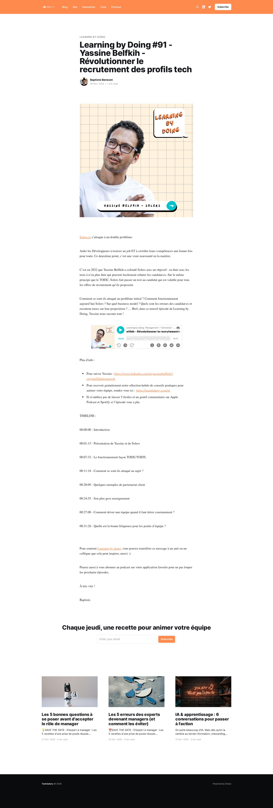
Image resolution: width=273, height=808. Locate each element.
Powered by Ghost (222, 783)
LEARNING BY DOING (92, 36)
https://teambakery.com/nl (153, 390)
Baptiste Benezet (101, 79)
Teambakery (47, 783)
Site (75, 7)
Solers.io (85, 237)
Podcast (116, 7)
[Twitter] (209, 7)
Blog (65, 7)
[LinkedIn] (203, 7)
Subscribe (223, 6)
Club (103, 7)
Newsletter (88, 7)
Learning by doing (109, 548)
